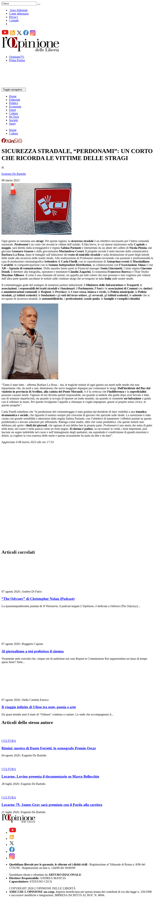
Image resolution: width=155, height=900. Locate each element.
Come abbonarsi (19, 13)
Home (12, 96)
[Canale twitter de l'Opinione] (19, 34)
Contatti (14, 20)
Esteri (12, 110)
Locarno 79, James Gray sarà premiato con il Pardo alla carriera (52, 805)
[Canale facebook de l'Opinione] (26, 34)
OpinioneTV (16, 56)
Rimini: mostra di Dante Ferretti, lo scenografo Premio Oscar (49, 748)
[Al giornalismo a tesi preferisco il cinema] (24, 640)
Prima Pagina (17, 60)
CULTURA (9, 740)
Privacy (13, 17)
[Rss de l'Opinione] (12, 34)
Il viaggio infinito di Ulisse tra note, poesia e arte (39, 707)
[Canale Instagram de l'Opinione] (33, 34)
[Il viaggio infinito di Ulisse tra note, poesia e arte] (24, 696)
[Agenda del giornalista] (18, 85)
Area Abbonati (18, 10)
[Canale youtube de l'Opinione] (5, 34)
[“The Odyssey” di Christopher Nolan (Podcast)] (24, 588)
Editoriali (14, 99)
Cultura (13, 113)
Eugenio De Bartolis (14, 173)
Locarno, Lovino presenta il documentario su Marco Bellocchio (50, 776)
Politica (13, 103)
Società (13, 120)
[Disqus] (77, 497)
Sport (12, 123)
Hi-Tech (14, 116)
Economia (15, 106)
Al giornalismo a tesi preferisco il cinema (33, 651)
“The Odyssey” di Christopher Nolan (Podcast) (38, 599)
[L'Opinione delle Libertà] (31, 50)
